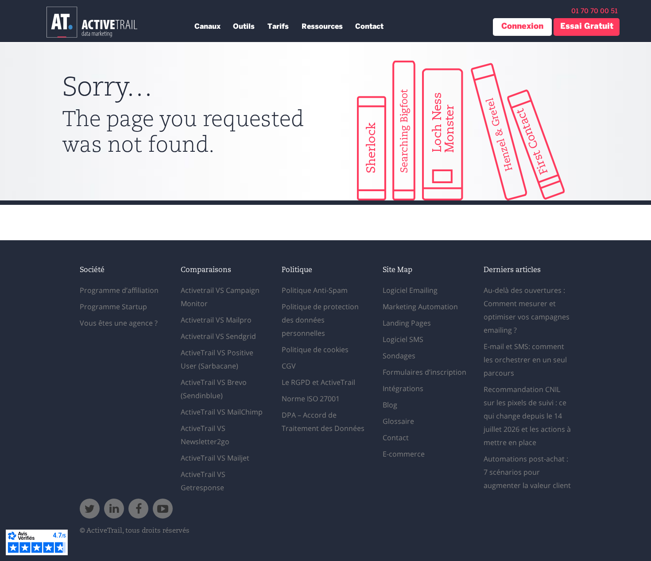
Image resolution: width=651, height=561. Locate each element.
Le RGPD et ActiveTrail (318, 382)
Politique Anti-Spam (315, 290)
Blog (390, 405)
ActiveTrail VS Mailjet (215, 458)
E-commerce (404, 454)
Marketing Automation (420, 306)
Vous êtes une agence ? (119, 323)
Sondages (399, 356)
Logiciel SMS (403, 339)
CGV (289, 366)
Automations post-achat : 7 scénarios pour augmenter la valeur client (527, 472)
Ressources (322, 26)
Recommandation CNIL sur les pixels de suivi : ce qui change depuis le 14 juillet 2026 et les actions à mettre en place (527, 415)
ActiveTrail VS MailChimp (222, 412)
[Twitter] (90, 509)
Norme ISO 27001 (311, 398)
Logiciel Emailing (410, 290)
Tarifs (278, 26)
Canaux (207, 26)
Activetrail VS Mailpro (216, 320)
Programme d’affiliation (119, 290)
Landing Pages (407, 323)
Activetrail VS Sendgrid (218, 336)
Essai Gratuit (586, 27)
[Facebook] (138, 509)
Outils (244, 26)
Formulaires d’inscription (424, 372)
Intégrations (403, 388)
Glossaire (398, 421)
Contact (369, 26)
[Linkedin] (114, 509)
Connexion (522, 27)
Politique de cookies (315, 349)
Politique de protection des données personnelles (320, 320)
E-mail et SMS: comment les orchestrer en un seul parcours (525, 360)
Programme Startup (113, 306)
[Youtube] (163, 509)
